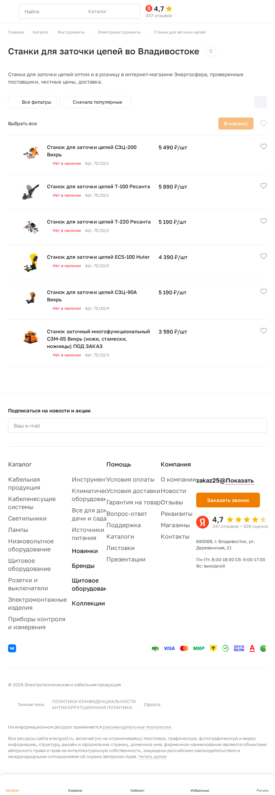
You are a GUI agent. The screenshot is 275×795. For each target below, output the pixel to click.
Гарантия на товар (133, 502)
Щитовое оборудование (93, 584)
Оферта (152, 704)
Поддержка (123, 525)
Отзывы (172, 502)
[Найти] (131, 11)
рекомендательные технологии (137, 727)
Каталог (20, 464)
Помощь (118, 464)
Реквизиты (176, 513)
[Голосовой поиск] (119, 11)
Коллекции (88, 603)
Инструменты (92, 479)
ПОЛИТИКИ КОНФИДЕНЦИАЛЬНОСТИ (94, 701)
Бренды (83, 565)
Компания (176, 464)
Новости (173, 490)
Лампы (18, 529)
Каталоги (120, 536)
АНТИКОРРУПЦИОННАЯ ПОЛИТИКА (92, 707)
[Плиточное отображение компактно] (232, 102)
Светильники (27, 518)
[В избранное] (263, 123)
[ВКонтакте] (13, 649)
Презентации (126, 559)
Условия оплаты (130, 479)
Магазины (175, 525)
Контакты (175, 536)
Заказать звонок (228, 500)
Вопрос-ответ (126, 513)
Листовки (120, 547)
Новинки (85, 550)
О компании (178, 479)
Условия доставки (133, 490)
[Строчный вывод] (246, 102)
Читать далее (152, 756)
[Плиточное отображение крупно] (218, 102)
